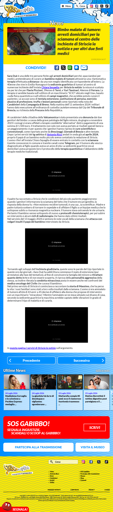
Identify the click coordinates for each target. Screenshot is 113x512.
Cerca (82, 6)
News (52, 476)
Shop (82, 478)
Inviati (52, 480)
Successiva (82, 360)
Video (52, 472)
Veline (52, 482)
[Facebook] (96, 6)
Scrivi (94, 427)
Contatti (83, 480)
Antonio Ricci (54, 134)
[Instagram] (91, 6)
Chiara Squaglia (50, 87)
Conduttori (53, 478)
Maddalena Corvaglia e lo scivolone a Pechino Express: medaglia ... (16, 400)
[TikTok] (106, 6)
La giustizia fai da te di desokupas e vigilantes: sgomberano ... (43, 400)
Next (111, 392)
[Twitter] (101, 6)
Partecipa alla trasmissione (38, 447)
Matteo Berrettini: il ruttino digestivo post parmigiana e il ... (96, 399)
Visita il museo (93, 447)
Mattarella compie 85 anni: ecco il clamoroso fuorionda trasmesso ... (70, 400)
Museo (82, 476)
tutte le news (103, 370)
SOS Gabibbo (85, 472)
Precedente (31, 360)
